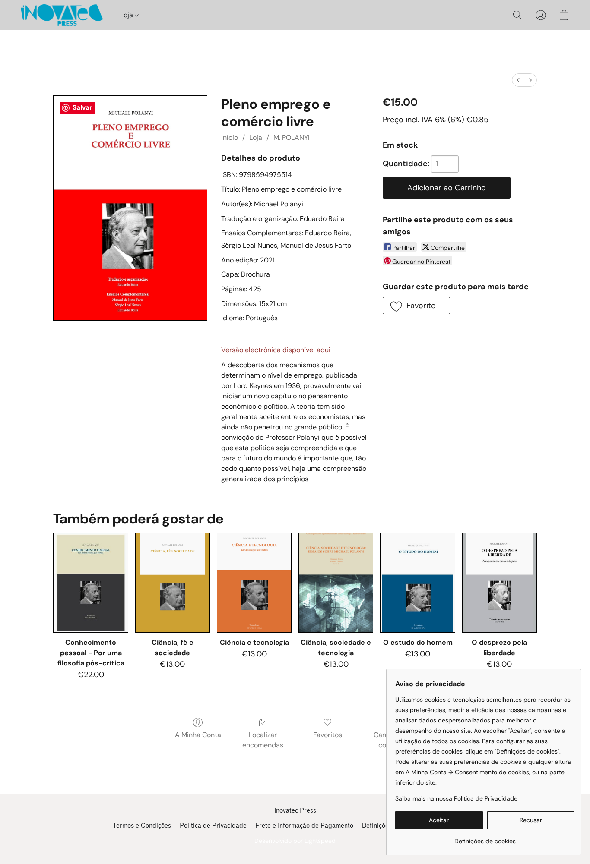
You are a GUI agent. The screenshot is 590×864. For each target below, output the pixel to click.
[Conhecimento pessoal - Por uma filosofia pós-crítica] (90, 583)
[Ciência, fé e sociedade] (172, 583)
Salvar (82, 107)
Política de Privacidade (213, 825)
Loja (127, 14)
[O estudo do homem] (417, 583)
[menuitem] (518, 80)
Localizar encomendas (262, 740)
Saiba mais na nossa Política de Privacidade (456, 798)
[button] (62, 15)
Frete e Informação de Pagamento (304, 825)
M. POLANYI (291, 137)
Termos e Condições (142, 825)
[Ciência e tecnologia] (254, 583)
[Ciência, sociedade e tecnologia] (335, 583)
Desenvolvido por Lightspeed (295, 841)
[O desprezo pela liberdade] (499, 583)
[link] (484, 837)
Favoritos (327, 734)
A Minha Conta (198, 734)
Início (229, 137)
